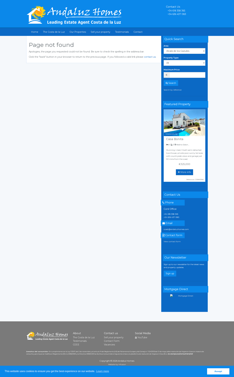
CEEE (76, 344)
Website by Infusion (117, 364)
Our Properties (78, 31)
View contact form (172, 241)
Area (166, 46)
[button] (167, 123)
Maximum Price (172, 69)
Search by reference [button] (172, 90)
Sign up (170, 273)
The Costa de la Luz (54, 31)
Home (34, 31)
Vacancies (109, 344)
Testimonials (122, 31)
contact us (150, 56)
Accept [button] (218, 371)
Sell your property (100, 31)
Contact (138, 31)
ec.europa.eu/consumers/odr (180, 354)
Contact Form (112, 341)
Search (172, 83)
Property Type (171, 58)
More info (185, 172)
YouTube (142, 337)
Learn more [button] (102, 371)
